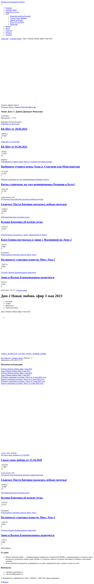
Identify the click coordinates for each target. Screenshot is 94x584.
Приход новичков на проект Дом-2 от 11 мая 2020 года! (22, 379)
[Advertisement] (47, 56)
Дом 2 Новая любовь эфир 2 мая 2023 (15, 371)
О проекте (21, 2)
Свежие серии (11, 10)
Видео (8, 26)
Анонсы (9, 35)
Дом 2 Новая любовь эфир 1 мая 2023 (15, 375)
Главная (9, 8)
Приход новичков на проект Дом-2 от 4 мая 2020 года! (22, 383)
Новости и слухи (12, 12)
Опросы (9, 33)
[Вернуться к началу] (4, 582)
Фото (8, 29)
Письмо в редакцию (9, 2)
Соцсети (9, 31)
